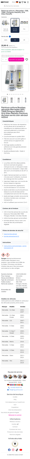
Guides (15, 397)
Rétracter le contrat (15, 415)
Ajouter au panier (16, 59)
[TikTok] (17, 449)
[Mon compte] (20, 2)
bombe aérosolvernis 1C (11, 236)
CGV (15, 404)
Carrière (14, 424)
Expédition (15, 407)
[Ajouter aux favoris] (27, 59)
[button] (15, 78)
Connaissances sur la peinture (15, 402)
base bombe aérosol (10, 234)
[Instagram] (13, 449)
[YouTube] (21, 449)
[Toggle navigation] (27, 2)
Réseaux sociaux (15, 421)
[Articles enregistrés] (22, 2)
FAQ (15, 399)
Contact (15, 427)
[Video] (23, 94)
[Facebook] (9, 449)
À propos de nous (15, 429)
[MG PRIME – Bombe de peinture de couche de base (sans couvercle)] (25, 100)
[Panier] (25, 2)
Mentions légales (15, 434)
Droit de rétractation (15, 410)
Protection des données (15, 432)
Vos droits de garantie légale (10, 412)
